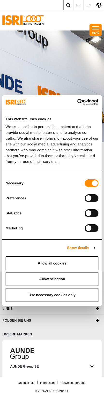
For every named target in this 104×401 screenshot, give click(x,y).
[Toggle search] (68, 5)
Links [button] (7, 308)
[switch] (91, 198)
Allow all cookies (52, 263)
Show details (78, 248)
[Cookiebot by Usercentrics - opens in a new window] (77, 102)
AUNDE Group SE (24, 366)
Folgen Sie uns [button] (16, 320)
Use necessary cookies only (52, 295)
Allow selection (52, 279)
